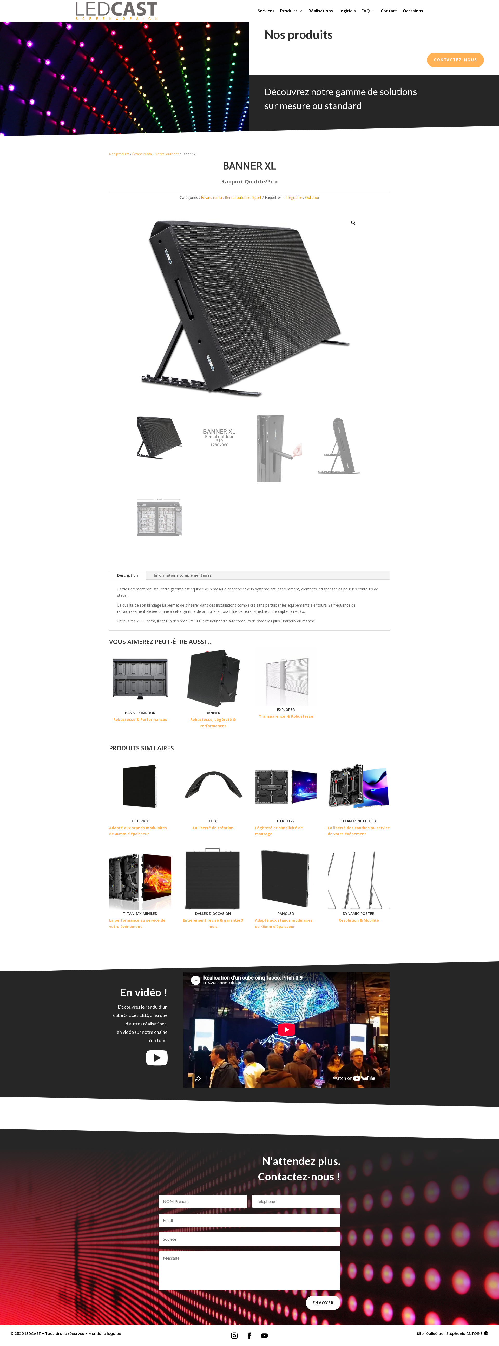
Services (266, 11)
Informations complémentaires (182, 575)
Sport (256, 197)
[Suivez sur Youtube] (264, 1335)
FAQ (366, 11)
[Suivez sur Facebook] (249, 1335)
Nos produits (119, 154)
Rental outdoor (167, 154)
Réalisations (320, 11)
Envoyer (323, 1303)
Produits (289, 11)
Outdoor (312, 197)
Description (127, 575)
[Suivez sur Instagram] (234, 1335)
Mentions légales (105, 1333)
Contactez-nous (455, 60)
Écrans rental (142, 154)
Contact (389, 11)
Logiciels (347, 11)
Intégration (294, 197)
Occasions (413, 11)
